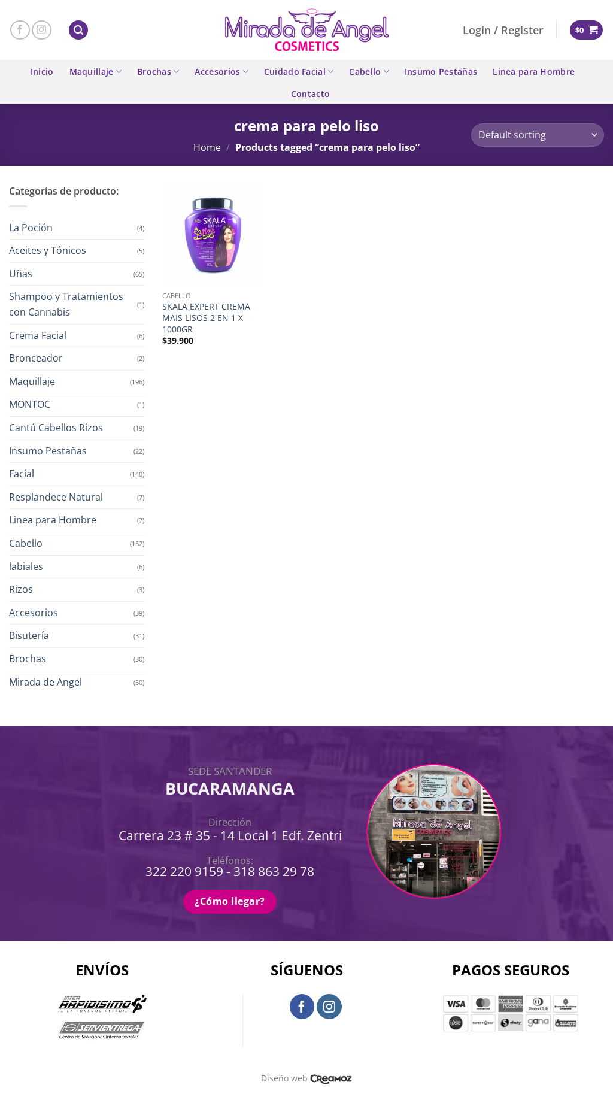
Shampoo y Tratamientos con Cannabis (66, 304)
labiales (26, 566)
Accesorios (217, 71)
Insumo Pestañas (441, 71)
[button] (78, 30)
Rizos (21, 589)
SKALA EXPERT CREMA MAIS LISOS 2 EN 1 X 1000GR (206, 317)
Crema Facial (37, 335)
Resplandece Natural (56, 497)
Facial (21, 473)
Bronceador (36, 358)
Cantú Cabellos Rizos (56, 427)
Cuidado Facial (295, 71)
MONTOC (29, 404)
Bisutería (29, 635)
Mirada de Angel (45, 682)
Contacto (310, 93)
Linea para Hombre (534, 71)
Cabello (365, 71)
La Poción (31, 227)
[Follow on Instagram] (41, 30)
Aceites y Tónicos (47, 250)
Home (207, 147)
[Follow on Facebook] (20, 30)
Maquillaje (91, 71)
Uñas (20, 273)
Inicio (42, 71)
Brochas (154, 71)
